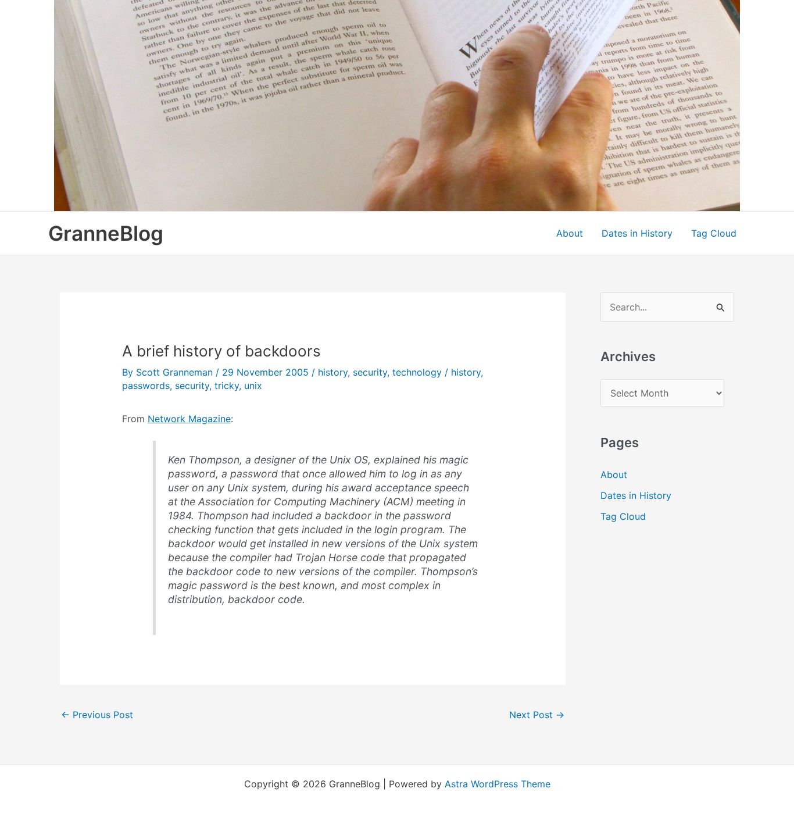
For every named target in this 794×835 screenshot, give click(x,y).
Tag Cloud (713, 233)
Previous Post (97, 714)
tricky (226, 385)
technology (417, 372)
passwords (146, 385)
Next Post (536, 714)
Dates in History (637, 233)
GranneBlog (105, 233)
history (333, 372)
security (370, 372)
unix (253, 385)
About (569, 233)
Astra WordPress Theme (497, 784)
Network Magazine (189, 418)
